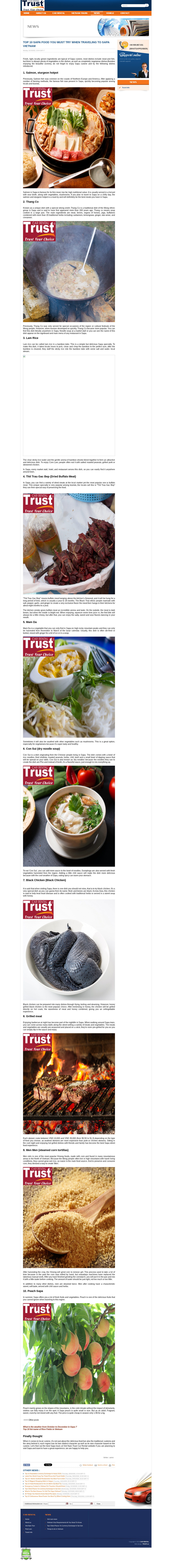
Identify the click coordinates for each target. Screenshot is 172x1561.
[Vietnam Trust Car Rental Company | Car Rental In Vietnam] (33, 10)
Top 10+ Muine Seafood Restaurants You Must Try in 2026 (45, 1479)
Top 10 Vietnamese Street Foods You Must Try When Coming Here (47, 1496)
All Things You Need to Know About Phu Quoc (40, 1494)
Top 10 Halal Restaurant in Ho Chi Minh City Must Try (43, 1484)
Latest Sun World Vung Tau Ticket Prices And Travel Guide (45, 1476)
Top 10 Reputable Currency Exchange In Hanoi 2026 (43, 1474)
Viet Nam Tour (30, 1526)
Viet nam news (52, 1519)
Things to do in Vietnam (55, 1529)
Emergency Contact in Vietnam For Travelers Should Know (45, 1486)
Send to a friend (102, 1465)
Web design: (138, 1544)
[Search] (147, 5)
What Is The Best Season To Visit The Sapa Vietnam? (43, 1491)
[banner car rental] (88, 35)
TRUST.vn (145, 1544)
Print (113, 1465)
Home (27, 1519)
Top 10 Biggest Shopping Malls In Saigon (39, 1481)
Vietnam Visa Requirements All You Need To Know (64, 1522)
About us (28, 1522)
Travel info (28, 1532)
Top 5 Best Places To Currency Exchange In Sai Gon (43, 1489)
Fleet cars (28, 1529)
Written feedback (87, 1465)
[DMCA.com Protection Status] (26, 1560)
